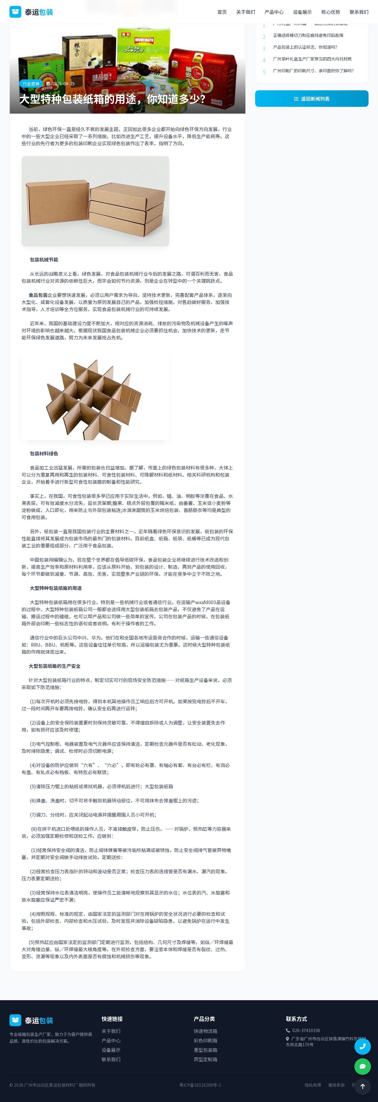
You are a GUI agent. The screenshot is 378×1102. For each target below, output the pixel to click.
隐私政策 (313, 1085)
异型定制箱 (205, 1059)
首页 (222, 11)
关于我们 (245, 11)
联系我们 (359, 11)
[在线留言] (362, 1066)
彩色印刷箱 (205, 1040)
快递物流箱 (205, 1030)
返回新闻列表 (315, 98)
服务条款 (336, 1085)
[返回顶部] (362, 1086)
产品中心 (274, 11)
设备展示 (302, 11)
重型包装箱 (205, 1049)
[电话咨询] (362, 1046)
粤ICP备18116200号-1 (200, 1085)
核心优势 (330, 11)
